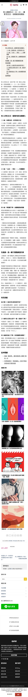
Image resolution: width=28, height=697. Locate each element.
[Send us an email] (7, 659)
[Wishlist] (23, 5)
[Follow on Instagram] (3, 659)
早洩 (23, 540)
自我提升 (3, 596)
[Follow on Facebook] (2, 659)
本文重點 (4, 45)
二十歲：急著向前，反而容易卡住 (15, 50)
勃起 (21, 540)
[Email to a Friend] (15, 535)
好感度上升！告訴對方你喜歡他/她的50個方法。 (7, 557)
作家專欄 (3, 588)
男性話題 (16, 10)
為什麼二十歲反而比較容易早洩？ (15, 65)
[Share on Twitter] (12, 535)
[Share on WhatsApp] (7, 535)
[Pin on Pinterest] (18, 535)
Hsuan (19, 18)
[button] (2, 5)
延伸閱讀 (7, 75)
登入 (11, 568)
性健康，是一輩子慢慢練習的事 (14, 60)
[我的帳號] (21, 5)
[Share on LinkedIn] (20, 535)
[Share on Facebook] (10, 535)
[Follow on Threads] (5, 659)
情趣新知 (3, 593)
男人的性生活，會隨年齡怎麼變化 (14, 48)
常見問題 (7, 63)
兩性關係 (12, 10)
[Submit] (25, 579)
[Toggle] (26, 588)
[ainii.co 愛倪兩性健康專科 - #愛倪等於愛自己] (14, 5)
